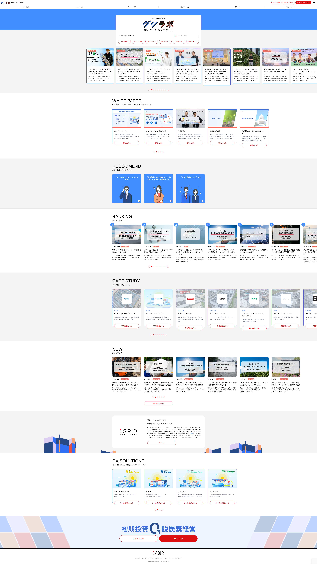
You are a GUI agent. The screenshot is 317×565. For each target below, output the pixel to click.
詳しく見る (162, 443)
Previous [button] (149, 89)
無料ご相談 (178, 538)
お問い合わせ (178, 558)
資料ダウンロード (288, 2)
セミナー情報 (276, 2)
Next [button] (168, 89)
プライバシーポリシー (147, 558)
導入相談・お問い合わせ (303, 2)
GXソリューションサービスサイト (164, 558)
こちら (191, 433)
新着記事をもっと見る (158, 403)
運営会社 (137, 558)
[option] (158, 65)
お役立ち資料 (138, 538)
